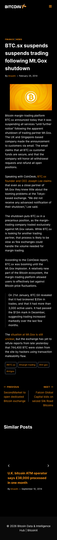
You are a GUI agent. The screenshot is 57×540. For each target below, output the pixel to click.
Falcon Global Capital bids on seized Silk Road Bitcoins (42, 396)
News (19, 39)
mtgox (10, 371)
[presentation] (28, 450)
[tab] (22, 500)
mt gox (43, 364)
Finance (9, 39)
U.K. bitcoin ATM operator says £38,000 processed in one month (27, 478)
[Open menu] (50, 6)
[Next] (48, 466)
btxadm (12, 76)
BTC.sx (10, 364)
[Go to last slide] (8, 466)
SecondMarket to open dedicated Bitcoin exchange (15, 394)
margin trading (27, 364)
